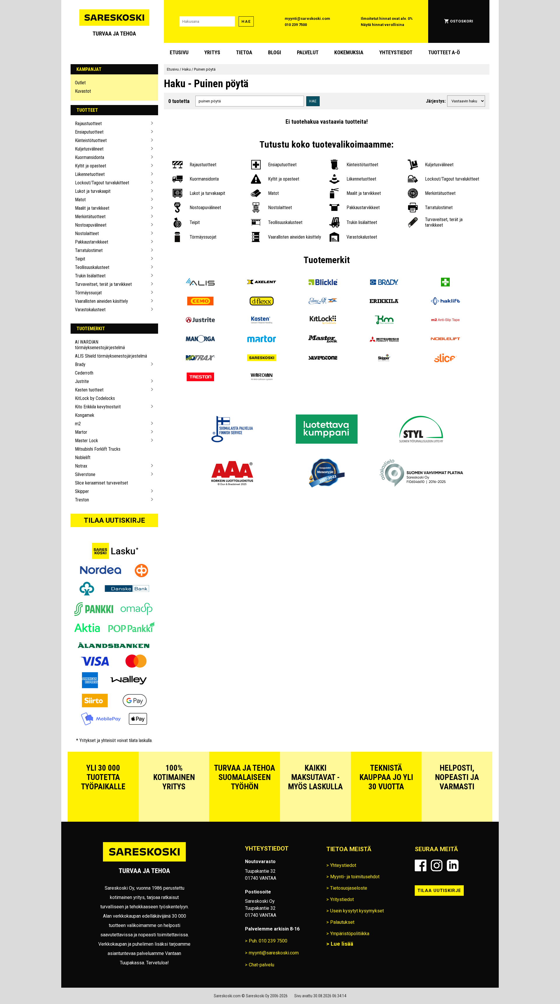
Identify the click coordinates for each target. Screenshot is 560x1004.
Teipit (80, 259)
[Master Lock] (323, 340)
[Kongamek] (384, 321)
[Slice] (445, 359)
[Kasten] (261, 321)
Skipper (82, 491)
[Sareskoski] (261, 359)
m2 (78, 423)
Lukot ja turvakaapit (93, 191)
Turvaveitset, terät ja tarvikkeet (103, 284)
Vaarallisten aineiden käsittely (101, 301)
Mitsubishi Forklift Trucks (97, 449)
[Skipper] (384, 359)
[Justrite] (200, 321)
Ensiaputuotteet (89, 132)
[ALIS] (200, 283)
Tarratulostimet (89, 250)
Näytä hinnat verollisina (382, 24)
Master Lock (86, 440)
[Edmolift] (323, 302)
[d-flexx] (261, 302)
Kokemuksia (348, 52)
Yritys (212, 52)
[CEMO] (200, 302)
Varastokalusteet (90, 309)
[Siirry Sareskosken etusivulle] (114, 21)
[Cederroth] (445, 283)
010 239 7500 (296, 24)
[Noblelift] (445, 340)
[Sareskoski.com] (144, 861)
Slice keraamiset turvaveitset (101, 483)
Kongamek (84, 415)
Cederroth (84, 373)
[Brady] (384, 283)
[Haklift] (445, 302)
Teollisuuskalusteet (92, 267)
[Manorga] (200, 340)
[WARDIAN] (261, 377)
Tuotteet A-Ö (444, 52)
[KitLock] (323, 321)
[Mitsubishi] (384, 340)
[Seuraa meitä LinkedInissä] (453, 865)
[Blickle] (323, 283)
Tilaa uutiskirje (114, 520)
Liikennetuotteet (90, 174)
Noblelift (82, 457)
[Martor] (261, 340)
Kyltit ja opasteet (90, 166)
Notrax (81, 466)
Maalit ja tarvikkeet (92, 208)
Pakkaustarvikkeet (91, 242)
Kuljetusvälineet (89, 149)
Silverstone (85, 474)
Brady (80, 364)
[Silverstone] (323, 359)
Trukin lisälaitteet (90, 276)
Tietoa (244, 52)
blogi (274, 52)
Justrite (82, 381)
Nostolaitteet (87, 233)
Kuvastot (83, 91)
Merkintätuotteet (90, 216)
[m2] (445, 321)
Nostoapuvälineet (90, 225)
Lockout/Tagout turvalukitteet (102, 183)
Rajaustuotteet (88, 123)
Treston (82, 500)
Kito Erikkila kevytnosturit (98, 407)
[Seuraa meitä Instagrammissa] (436, 865)
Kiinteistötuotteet (91, 140)
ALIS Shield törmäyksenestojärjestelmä (111, 356)
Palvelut (307, 52)
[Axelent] (261, 283)
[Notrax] (200, 359)
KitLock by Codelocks (95, 398)
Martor (81, 432)
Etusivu (179, 52)
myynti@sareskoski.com (307, 18)
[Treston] (200, 377)
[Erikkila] (384, 302)
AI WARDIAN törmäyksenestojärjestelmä (100, 344)
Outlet (80, 82)
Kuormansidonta (89, 157)
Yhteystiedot (395, 52)
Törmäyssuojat (88, 292)
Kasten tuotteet (89, 390)
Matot (80, 199)
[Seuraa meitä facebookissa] (420, 865)
